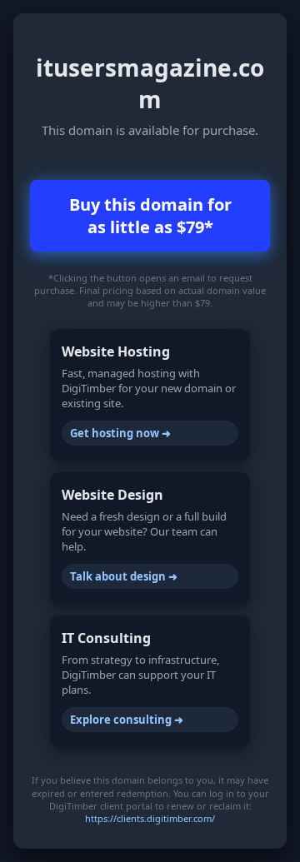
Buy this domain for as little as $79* (150, 215)
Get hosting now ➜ (120, 433)
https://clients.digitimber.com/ (150, 818)
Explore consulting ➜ (126, 719)
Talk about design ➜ (124, 576)
